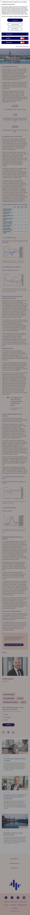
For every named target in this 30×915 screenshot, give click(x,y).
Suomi (13, 4)
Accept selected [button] (15, 24)
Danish (3, 4)
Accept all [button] (15, 20)
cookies (11, 16)
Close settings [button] (14, 28)
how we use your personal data (21, 16)
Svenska (10, 4)
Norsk (6, 4)
